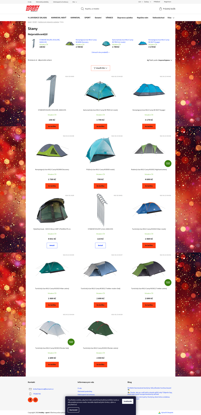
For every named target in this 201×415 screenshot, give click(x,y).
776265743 (37, 394)
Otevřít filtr (100, 68)
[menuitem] (37, 17)
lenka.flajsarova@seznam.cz (43, 389)
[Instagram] (35, 399)
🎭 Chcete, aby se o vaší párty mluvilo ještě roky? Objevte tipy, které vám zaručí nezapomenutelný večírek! (150, 393)
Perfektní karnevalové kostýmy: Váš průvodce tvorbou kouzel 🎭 (149, 389)
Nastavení (73, 410)
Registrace (167, 2)
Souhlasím (128, 401)
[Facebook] (30, 399)
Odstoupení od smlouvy (60, 2)
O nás (29, 2)
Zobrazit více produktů (100, 52)
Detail (52, 245)
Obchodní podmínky (42, 2)
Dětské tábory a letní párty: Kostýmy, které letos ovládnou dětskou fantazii (149, 398)
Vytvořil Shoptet (167, 412)
